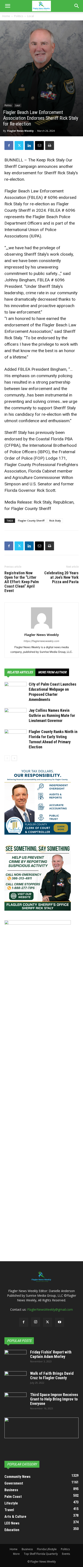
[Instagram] (35, 1322)
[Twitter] (19, 145)
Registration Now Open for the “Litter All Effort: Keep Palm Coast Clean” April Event (21, 582)
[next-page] (14, 758)
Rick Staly (55, 520)
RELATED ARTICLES (20, 672)
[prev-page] (7, 758)
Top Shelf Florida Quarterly (41, 1554)
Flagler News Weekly (20, 130)
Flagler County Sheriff (31, 520)
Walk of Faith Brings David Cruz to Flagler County (51, 1375)
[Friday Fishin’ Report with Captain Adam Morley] (15, 1357)
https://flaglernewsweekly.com (41, 641)
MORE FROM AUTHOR (52, 672)
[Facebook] (8, 145)
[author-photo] (41, 628)
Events (66, 1554)
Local (30, 16)
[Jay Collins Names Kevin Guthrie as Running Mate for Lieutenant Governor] (15, 715)
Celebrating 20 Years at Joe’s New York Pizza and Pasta (61, 577)
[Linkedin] (29, 145)
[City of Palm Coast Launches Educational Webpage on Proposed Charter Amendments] (15, 689)
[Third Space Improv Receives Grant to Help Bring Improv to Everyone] (15, 1400)
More (16, 1554)
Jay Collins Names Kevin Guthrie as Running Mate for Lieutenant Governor (52, 715)
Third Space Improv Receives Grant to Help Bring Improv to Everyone (54, 1399)
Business (27, 1549)
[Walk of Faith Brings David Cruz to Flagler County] (15, 1379)
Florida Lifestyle (47, 1549)
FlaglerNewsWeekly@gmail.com (50, 1309)
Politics (18, 16)
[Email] (39, 145)
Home (6, 16)
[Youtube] (59, 1322)
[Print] (49, 145)
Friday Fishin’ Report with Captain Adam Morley (50, 1354)
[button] (7, 6)
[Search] (77, 6)
